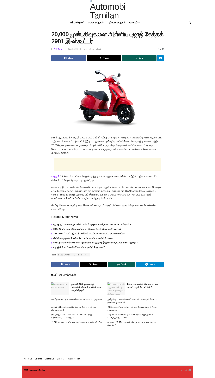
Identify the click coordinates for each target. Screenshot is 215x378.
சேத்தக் (55, 176)
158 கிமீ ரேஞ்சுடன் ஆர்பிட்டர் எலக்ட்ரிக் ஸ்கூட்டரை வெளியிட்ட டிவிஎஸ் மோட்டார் (89, 233)
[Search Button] (190, 22)
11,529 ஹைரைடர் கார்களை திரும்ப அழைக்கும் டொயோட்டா (76, 322)
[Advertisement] (107, 164)
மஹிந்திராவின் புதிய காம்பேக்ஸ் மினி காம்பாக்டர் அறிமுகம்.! (76, 299)
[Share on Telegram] (160, 58)
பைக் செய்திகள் (96, 22)
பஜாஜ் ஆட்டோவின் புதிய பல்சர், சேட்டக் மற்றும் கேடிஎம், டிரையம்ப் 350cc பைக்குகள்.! (92, 224)
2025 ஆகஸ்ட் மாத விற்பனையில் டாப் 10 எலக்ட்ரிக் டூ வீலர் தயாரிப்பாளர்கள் (87, 229)
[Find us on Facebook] (177, 370)
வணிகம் (133, 22)
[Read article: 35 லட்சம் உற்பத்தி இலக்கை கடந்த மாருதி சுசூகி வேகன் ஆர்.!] (116, 288)
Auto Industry (96, 49)
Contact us (49, 359)
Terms (78, 359)
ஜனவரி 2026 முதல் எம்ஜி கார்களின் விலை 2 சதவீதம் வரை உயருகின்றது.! (86, 287)
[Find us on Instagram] (186, 370)
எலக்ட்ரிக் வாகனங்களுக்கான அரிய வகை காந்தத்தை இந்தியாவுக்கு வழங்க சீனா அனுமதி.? (95, 242)
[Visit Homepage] (107, 9)
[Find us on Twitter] (181, 370)
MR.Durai (58, 49)
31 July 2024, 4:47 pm (77, 49)
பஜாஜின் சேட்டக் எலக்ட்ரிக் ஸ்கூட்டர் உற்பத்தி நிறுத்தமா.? (79, 247)
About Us (28, 359)
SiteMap (38, 359)
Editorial (60, 359)
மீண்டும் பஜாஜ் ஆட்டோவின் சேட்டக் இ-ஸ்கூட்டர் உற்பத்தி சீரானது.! (83, 238)
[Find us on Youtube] (190, 370)
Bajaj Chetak (64, 255)
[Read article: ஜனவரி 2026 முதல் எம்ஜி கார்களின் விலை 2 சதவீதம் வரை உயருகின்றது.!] (60, 288)
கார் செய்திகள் (77, 22)
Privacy (70, 359)
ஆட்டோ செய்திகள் (117, 22)
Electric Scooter (81, 255)
